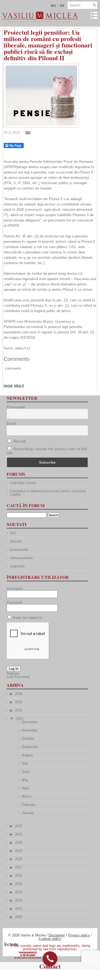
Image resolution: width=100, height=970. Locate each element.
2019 (18, 851)
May (25, 780)
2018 (18, 859)
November (30, 730)
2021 (18, 834)
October (28, 739)
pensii (8, 385)
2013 (18, 900)
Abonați (19, 441)
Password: (15, 602)
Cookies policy (50, 939)
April (25, 788)
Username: (15, 588)
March (26, 796)
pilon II (19, 385)
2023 (19, 719)
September (30, 747)
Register (13, 673)
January (28, 813)
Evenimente (19, 550)
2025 (18, 702)
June (25, 772)
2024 (18, 710)
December (30, 722)
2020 (18, 842)
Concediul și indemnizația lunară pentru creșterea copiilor (48, 492)
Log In (13, 669)
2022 (18, 826)
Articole (16, 541)
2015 (18, 884)
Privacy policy (79, 935)
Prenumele (16, 407)
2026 (18, 694)
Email (11, 423)
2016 (18, 876)
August (27, 755)
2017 (18, 867)
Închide (11, 944)
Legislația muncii (23, 483)
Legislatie (17, 566)
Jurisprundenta (21, 558)
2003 (18, 917)
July (25, 763)
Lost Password (18, 676)
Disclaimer (57, 935)
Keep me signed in (27, 617)
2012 (18, 909)
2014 (18, 892)
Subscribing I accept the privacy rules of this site (47, 451)
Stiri (28, 132)
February (28, 805)
